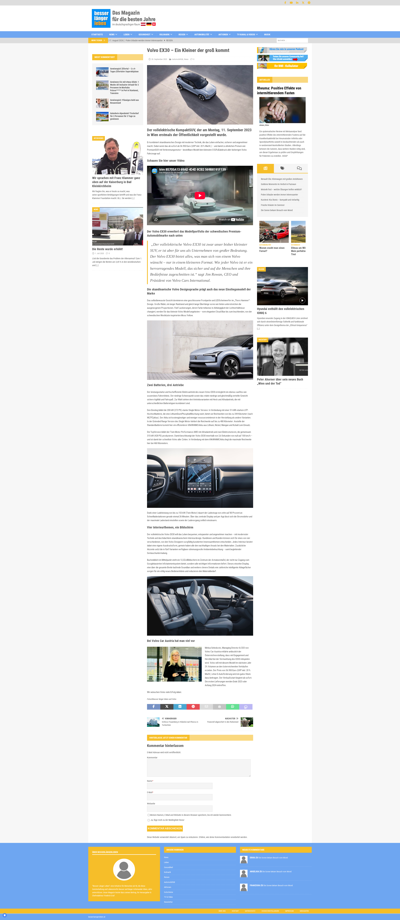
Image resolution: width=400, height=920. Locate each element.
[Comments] (299, 168)
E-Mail (149, 792)
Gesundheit (144, 34)
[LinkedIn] (297, 2)
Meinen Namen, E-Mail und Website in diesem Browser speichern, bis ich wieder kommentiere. (191, 815)
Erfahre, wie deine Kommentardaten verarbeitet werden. (223, 837)
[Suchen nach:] (292, 40)
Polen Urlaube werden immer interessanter (279, 194)
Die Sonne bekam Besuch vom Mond (277, 210)
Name (149, 781)
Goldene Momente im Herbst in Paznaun (278, 184)
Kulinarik (165, 34)
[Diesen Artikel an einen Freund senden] (206, 707)
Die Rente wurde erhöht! (107, 249)
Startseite (97, 34)
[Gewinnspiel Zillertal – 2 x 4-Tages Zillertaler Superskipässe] (102, 72)
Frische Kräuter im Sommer (273, 205)
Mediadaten (304, 911)
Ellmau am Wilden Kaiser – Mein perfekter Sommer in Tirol (273, 251)
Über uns (222, 911)
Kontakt (235, 911)
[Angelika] (244, 875)
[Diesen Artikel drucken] (219, 707)
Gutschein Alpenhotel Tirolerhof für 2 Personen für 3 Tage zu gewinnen (124, 116)
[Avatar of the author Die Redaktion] (124, 877)
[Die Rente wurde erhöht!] (117, 226)
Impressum (289, 911)
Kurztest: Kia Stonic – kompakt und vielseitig (280, 200)
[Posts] (265, 168)
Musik (267, 34)
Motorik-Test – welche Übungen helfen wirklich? (281, 189)
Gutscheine (168, 892)
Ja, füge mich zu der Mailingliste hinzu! (167, 820)
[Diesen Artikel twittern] (166, 707)
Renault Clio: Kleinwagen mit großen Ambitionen (282, 179)
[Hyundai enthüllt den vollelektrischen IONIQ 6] (282, 286)
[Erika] (244, 861)
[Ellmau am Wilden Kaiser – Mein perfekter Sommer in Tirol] (274, 232)
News (112, 34)
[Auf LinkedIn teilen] (180, 707)
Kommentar (152, 757)
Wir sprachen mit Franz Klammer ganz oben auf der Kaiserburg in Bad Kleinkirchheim (116, 182)
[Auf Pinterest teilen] (193, 707)
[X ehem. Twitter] (303, 2)
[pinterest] (309, 2)
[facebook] (285, 2)
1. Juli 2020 (99, 253)
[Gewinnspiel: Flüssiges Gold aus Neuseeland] (102, 103)
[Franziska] (244, 889)
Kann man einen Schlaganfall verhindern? (303, 249)
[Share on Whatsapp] (232, 707)
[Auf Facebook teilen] (153, 707)
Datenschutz (250, 911)
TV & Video (168, 897)
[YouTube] (291, 2)
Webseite (151, 803)
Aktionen (223, 34)
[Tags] (282, 168)
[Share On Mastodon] (245, 707)
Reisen (182, 34)
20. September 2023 (159, 59)
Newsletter (168, 902)
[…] (133, 198)
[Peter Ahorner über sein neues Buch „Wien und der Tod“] (282, 357)
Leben (127, 34)
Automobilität (201, 34)
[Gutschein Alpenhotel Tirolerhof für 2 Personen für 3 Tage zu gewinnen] (102, 116)
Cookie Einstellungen (270, 911)
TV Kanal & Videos (246, 34)
